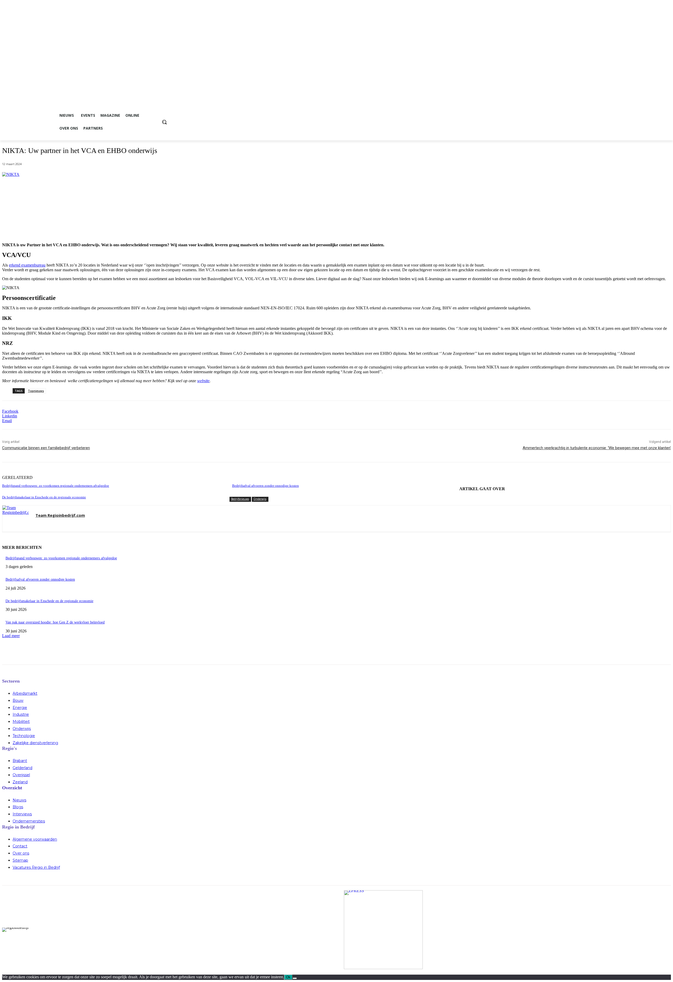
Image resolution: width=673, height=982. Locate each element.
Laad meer (11, 635)
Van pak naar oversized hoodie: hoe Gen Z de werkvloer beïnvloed (55, 622)
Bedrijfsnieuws (240, 499)
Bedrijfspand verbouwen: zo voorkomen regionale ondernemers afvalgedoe (55, 486)
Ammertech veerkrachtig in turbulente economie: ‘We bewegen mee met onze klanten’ (597, 448)
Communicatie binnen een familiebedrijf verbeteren (46, 448)
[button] (164, 122)
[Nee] (295, 978)
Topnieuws (36, 391)
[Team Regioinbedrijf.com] (15, 518)
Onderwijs (259, 499)
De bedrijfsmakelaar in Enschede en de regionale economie (44, 497)
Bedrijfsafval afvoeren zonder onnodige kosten (265, 486)
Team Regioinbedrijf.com (60, 515)
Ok (288, 977)
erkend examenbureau (27, 265)
